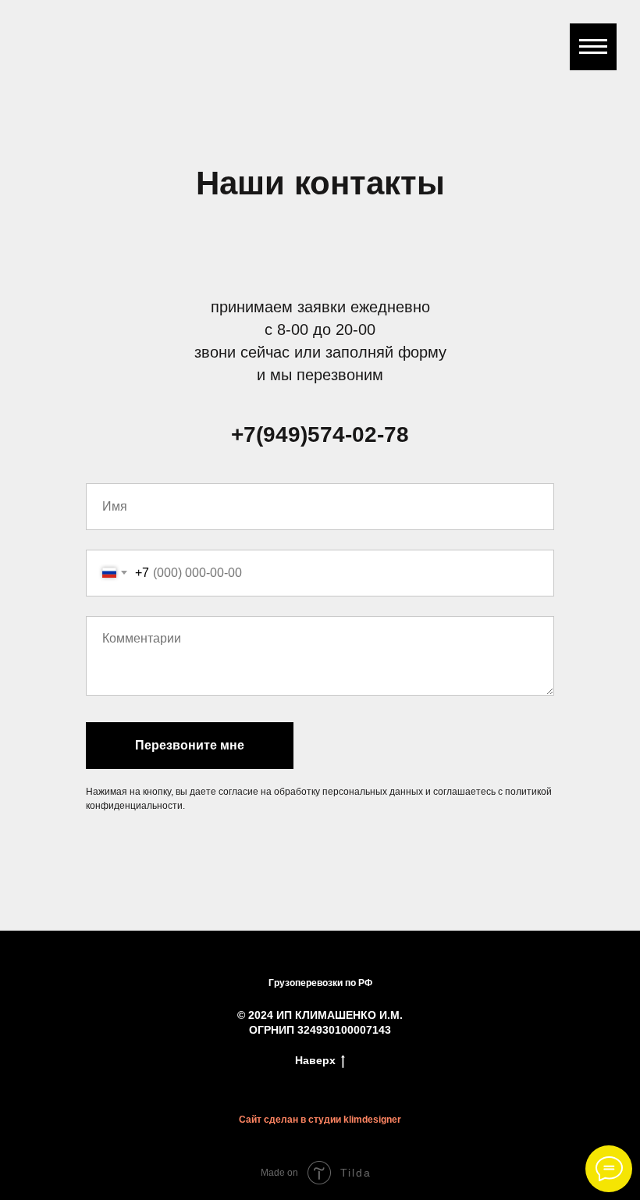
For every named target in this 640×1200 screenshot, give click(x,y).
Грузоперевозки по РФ (320, 982)
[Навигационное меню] (593, 47)
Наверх (315, 1060)
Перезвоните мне (189, 745)
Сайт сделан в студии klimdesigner (320, 1119)
